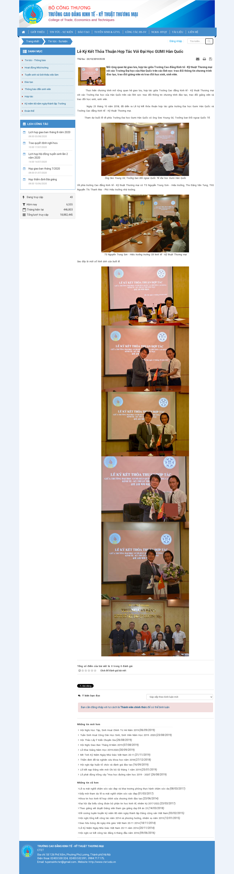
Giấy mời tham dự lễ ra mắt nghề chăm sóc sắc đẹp (108, 793)
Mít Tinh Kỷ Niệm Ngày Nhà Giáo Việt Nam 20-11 (107, 754)
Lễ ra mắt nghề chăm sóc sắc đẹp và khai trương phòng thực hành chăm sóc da (124, 788)
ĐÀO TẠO (83, 32)
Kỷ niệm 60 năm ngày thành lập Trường (45, 103)
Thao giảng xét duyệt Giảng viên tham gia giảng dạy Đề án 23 (113, 808)
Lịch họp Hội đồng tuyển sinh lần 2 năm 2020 (48, 156)
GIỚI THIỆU (38, 32)
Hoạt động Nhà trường (36, 67)
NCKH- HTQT (159, 32)
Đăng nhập (175, 41)
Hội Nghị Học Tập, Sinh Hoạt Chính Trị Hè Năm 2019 (109, 730)
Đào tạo (29, 82)
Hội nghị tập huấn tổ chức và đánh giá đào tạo (106, 764)
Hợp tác (29, 96)
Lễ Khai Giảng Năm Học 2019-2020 (99, 750)
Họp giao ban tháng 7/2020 (44, 168)
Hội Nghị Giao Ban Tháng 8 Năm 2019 (101, 745)
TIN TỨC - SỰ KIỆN (61, 32)
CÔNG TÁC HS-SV (135, 32)
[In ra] (205, 58)
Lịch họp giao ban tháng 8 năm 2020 (49, 132)
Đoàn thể (29, 111)
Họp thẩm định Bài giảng (43, 179)
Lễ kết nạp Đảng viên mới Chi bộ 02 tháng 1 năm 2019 (110, 769)
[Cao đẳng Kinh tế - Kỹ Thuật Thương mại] (33, 13)
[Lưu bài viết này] (211, 58)
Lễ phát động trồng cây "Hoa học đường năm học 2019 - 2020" (115, 774)
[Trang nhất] (24, 32)
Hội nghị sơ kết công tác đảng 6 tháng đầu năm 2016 (109, 833)
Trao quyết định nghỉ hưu (43, 143)
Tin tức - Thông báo (35, 60)
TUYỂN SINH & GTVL (107, 32)
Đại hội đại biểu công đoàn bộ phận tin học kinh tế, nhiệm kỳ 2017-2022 (119, 803)
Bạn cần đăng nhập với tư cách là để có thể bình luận (125, 707)
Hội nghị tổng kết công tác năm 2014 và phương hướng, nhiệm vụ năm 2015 (121, 818)
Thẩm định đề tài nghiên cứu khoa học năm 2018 (107, 759)
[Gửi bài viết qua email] (198, 58)
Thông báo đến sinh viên (38, 89)
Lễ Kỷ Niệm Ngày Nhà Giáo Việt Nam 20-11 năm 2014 (108, 828)
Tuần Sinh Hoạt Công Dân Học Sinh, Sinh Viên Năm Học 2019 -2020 (118, 735)
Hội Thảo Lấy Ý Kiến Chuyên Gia (98, 740)
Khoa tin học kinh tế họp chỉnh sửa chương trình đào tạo (110, 798)
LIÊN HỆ (193, 32)
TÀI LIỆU (177, 32)
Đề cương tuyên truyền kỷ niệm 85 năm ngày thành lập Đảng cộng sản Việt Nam (123, 813)
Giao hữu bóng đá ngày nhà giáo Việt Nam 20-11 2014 (109, 823)
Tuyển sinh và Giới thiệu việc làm (41, 74)
